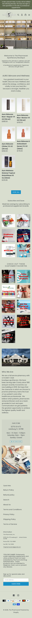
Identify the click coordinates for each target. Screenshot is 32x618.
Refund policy (8, 495)
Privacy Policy (8, 514)
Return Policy (8, 490)
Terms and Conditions (12, 509)
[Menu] (29, 15)
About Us (7, 504)
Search (6, 500)
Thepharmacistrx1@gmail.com (12, 547)
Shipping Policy (9, 519)
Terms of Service (10, 524)
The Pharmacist (14, 610)
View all (16, 192)
